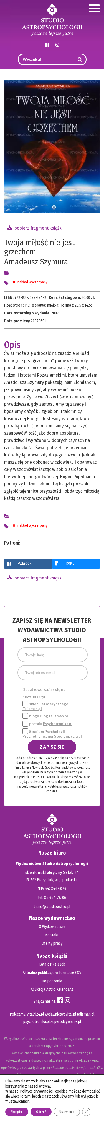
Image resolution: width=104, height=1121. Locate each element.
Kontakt (52, 935)
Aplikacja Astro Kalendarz (52, 989)
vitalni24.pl (35, 1014)
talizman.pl (85, 1014)
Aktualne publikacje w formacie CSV (52, 972)
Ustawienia (66, 1112)
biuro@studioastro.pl (52, 906)
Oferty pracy (52, 943)
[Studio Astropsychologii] (52, 19)
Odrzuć (41, 1112)
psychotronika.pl (36, 1021)
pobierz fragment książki (38, 228)
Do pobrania (52, 981)
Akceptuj (17, 1112)
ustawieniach (19, 1101)
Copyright (51, 1046)
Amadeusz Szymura (36, 262)
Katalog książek (52, 964)
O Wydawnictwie (52, 926)
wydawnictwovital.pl (60, 1014)
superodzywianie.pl (65, 1021)
